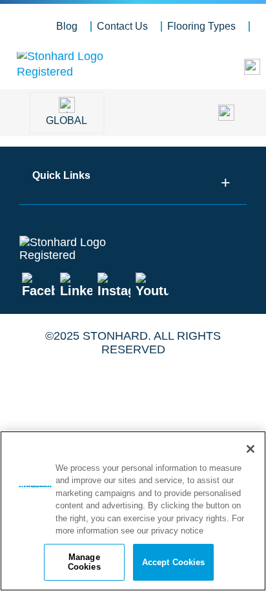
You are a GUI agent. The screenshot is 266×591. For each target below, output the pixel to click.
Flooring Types (201, 26)
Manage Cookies (84, 562)
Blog (66, 26)
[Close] (250, 449)
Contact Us (122, 26)
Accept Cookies (173, 562)
